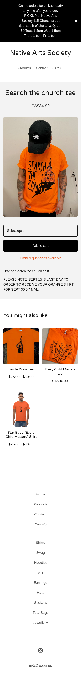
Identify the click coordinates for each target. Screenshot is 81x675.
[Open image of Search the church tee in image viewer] (40, 167)
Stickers (40, 603)
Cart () (57, 68)
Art (40, 573)
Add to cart (40, 246)
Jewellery (40, 623)
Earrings (40, 583)
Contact (41, 68)
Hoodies (40, 563)
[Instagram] (40, 650)
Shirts (40, 543)
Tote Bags (40, 613)
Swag (40, 553)
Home (40, 494)
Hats (40, 593)
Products (24, 68)
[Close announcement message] (76, 21)
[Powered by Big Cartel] (40, 666)
